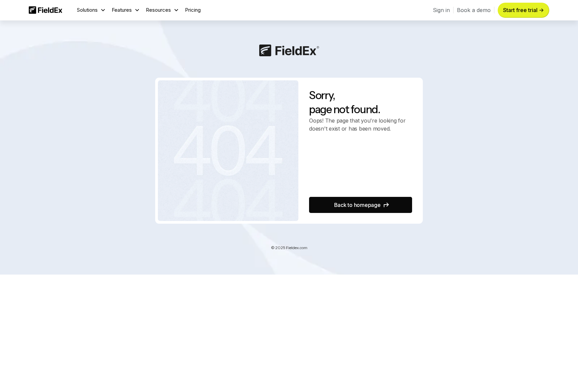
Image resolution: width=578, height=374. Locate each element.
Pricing (193, 10)
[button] (91, 10)
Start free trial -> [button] (523, 10)
